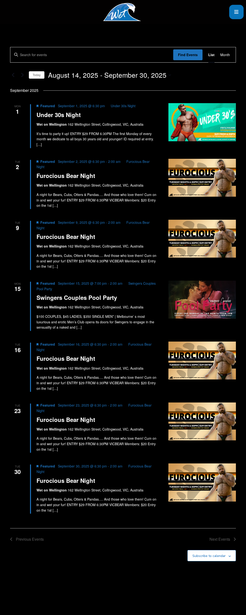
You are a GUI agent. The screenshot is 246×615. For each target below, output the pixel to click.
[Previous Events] (13, 75)
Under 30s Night (59, 115)
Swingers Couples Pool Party (77, 297)
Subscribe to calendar (209, 556)
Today (37, 75)
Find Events (188, 54)
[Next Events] (22, 75)
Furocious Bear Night (66, 175)
